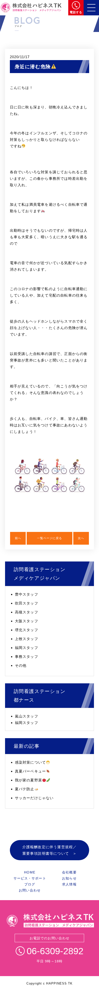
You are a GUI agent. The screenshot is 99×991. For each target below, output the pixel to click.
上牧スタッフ (26, 639)
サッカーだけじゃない (34, 798)
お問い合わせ (30, 890)
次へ (81, 538)
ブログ (29, 884)
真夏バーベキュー (30, 771)
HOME (29, 872)
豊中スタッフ (26, 594)
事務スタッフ (26, 656)
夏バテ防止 (24, 789)
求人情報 (69, 884)
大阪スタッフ (26, 621)
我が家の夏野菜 (28, 780)
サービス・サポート (29, 878)
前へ (18, 538)
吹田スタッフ (26, 603)
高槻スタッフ (26, 612)
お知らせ (69, 878)
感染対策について (30, 762)
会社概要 (69, 872)
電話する (76, 12)
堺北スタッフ (26, 630)
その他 (21, 665)
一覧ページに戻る (49, 538)
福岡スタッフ (26, 648)
